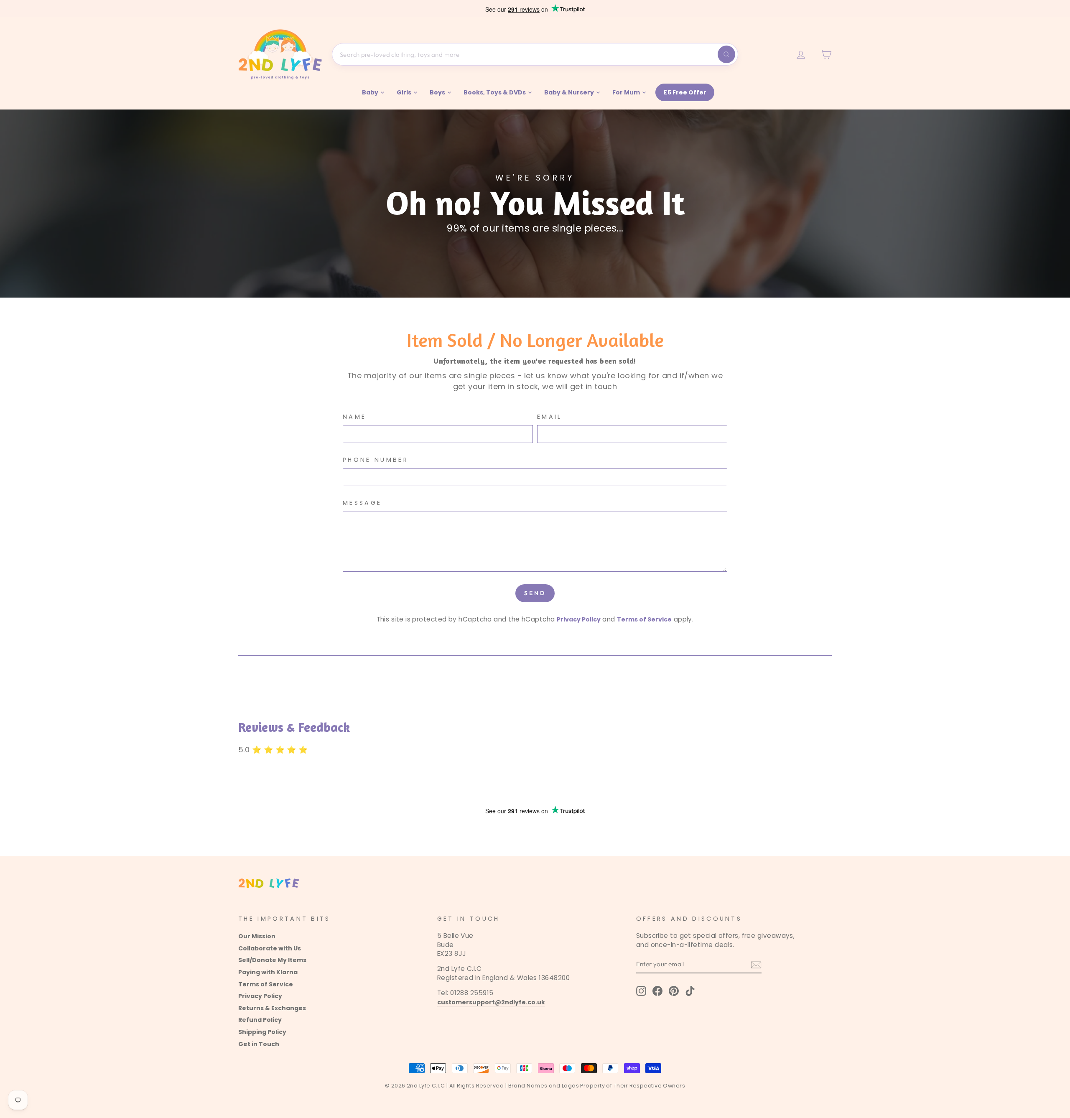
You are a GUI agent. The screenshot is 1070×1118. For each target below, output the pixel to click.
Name (354, 417)
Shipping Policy (262, 1032)
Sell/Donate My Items (272, 960)
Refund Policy (260, 1020)
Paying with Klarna (268, 972)
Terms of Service (644, 619)
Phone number (375, 460)
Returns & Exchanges (272, 1008)
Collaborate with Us (269, 948)
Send (535, 593)
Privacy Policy (579, 619)
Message (362, 503)
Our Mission (256, 936)
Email (549, 417)
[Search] (726, 54)
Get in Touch (258, 1044)
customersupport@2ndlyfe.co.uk (491, 1002)
